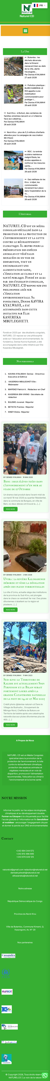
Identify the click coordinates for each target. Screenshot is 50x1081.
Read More (10, 509)
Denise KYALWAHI (13, 477)
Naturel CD (27, 16)
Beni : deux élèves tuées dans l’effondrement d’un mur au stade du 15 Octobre (23, 485)
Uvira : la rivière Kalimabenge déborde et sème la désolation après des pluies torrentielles (24, 583)
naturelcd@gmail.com (13, 869)
